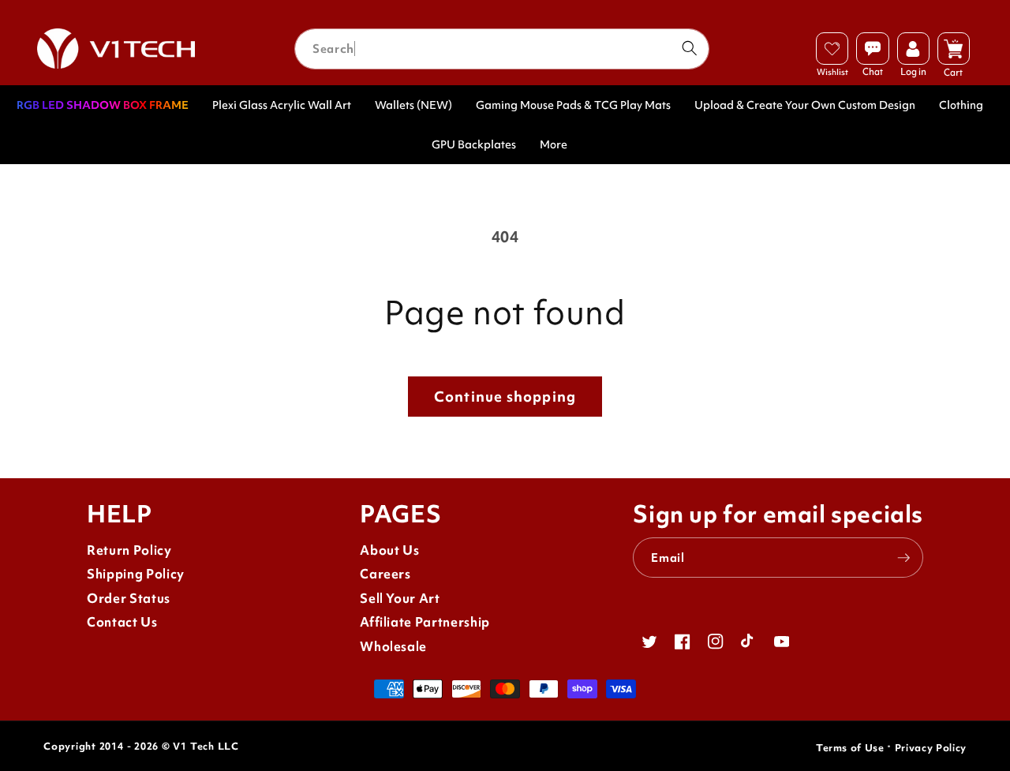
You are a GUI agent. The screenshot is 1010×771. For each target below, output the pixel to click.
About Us (389, 550)
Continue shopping (505, 396)
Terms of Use (850, 747)
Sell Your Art (400, 598)
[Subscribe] (903, 557)
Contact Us (122, 622)
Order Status (128, 598)
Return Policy (129, 550)
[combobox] (502, 49)
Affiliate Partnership (425, 622)
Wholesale (393, 646)
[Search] (689, 48)
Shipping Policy (136, 574)
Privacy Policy (931, 747)
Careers (385, 574)
